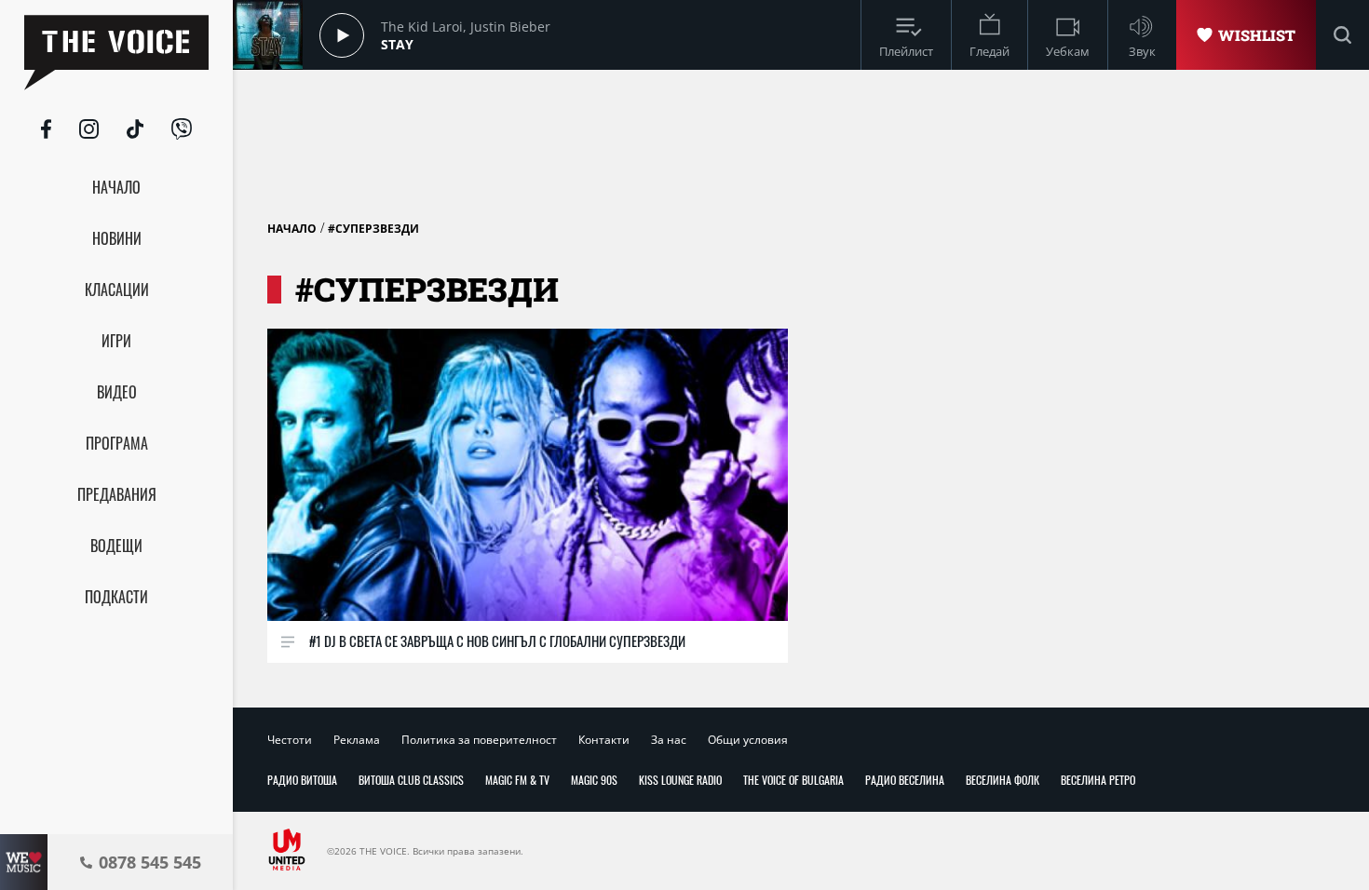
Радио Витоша (302, 780)
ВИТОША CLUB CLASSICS (411, 780)
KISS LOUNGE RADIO (680, 780)
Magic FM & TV (517, 780)
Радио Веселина (904, 780)
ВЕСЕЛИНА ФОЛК (1002, 780)
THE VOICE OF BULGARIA (793, 780)
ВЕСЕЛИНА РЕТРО (1098, 780)
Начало (292, 228)
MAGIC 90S (594, 780)
